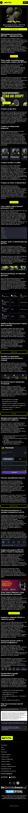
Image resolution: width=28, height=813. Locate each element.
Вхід (2, 747)
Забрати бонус (14, 352)
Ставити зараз (14, 56)
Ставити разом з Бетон (14, 613)
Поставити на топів (14, 29)
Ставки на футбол (6, 754)
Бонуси (3, 749)
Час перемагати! (14, 202)
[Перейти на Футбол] (6, 150)
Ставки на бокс (5, 757)
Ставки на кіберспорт (7, 759)
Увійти (25, 2)
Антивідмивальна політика (8, 771)
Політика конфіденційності (8, 766)
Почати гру (14, 413)
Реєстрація (4, 745)
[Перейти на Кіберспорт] (18, 150)
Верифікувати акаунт (14, 505)
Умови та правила (6, 764)
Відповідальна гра (6, 768)
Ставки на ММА (5, 761)
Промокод (4, 752)
